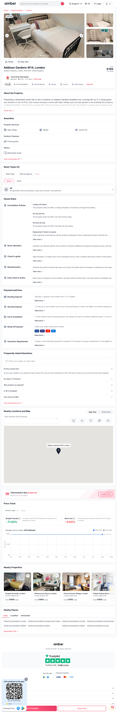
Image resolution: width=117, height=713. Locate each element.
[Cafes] (82, 420)
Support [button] (75, 4)
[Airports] (108, 420)
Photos (10, 62)
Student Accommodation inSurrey (98, 625)
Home (6, 10)
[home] (10, 3)
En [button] (89, 4)
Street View (106, 412)
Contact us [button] (7, 703)
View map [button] (37, 79)
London (28, 10)
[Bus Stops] (99, 420)
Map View (24, 62)
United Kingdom (17, 10)
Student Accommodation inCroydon (73, 621)
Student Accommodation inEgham (39, 625)
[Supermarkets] (73, 420)
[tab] (5, 615)
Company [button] (6, 688)
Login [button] (98, 4)
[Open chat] (113, 709)
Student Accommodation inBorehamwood (100, 621)
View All (89, 84)
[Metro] (91, 420)
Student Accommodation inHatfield (73, 625)
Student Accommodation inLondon (15, 621)
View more (39, 301)
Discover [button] (6, 693)
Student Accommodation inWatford (15, 625)
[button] (26, 679)
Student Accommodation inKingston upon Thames (44, 621)
